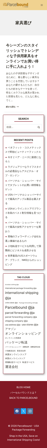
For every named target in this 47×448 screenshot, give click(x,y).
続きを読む (12, 106)
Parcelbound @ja (19, 307)
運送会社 (11, 367)
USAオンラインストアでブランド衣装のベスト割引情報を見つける (23, 213)
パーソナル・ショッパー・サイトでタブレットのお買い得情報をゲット (23, 185)
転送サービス (28, 362)
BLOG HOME (23, 387)
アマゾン (10, 328)
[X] (23, 411)
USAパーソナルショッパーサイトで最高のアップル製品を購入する (23, 199)
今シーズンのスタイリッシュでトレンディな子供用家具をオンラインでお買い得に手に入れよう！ (22, 56)
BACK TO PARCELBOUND (23, 397)
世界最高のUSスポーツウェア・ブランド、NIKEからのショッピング (23, 260)
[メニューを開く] (41, 5)
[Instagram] (30, 411)
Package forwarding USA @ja (28, 303)
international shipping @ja (21, 295)
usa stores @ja (30, 324)
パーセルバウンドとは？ (23, 392)
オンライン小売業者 (13, 338)
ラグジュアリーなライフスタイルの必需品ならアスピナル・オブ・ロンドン (23, 171)
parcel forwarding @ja (20, 313)
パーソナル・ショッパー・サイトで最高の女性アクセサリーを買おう (23, 227)
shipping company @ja (16, 321)
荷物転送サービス (13, 362)
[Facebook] (17, 411)
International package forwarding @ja (20, 288)
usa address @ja (12, 325)
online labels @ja (11, 303)
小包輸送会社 (10, 351)
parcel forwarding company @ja (21, 317)
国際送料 (26, 347)
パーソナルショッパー (13, 347)
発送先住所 (21, 351)
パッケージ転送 (16, 342)
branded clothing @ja (12, 284)
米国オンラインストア (15, 354)
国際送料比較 (35, 347)
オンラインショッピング (23, 333)
